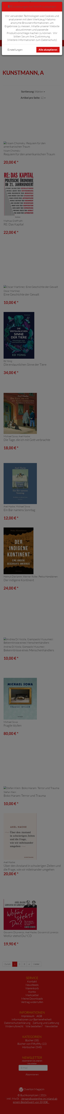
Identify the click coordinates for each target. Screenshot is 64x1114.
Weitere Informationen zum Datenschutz (32, 40)
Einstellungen (15, 49)
